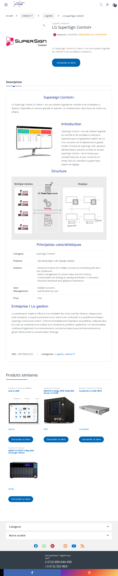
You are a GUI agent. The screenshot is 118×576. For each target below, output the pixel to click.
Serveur (56, 388)
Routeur (82, 388)
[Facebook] (32, 572)
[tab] (14, 83)
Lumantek (84, 429)
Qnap (11, 488)
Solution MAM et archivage (20, 389)
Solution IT (27, 15)
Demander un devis (66, 62)
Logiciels (48, 15)
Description (14, 82)
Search (101, 4)
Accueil (9, 15)
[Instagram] (89, 572)
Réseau (99, 388)
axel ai (11, 429)
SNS (46, 429)
